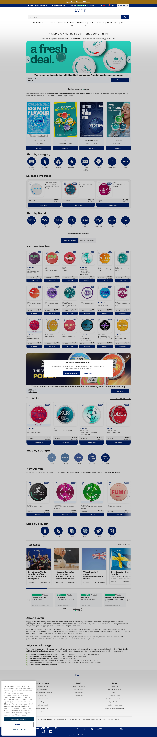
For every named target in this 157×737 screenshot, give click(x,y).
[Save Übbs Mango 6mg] (47, 320)
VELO (120, 649)
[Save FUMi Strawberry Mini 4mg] (64, 320)
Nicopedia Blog (115, 696)
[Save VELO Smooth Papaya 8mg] (29, 287)
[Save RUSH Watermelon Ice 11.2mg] (64, 253)
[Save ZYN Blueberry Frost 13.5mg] (47, 287)
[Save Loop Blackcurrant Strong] (99, 184)
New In (91, 23)
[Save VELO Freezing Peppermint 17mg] (82, 320)
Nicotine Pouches (39, 23)
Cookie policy (78, 692)
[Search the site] (125, 17)
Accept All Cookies (18, 719)
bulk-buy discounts (49, 664)
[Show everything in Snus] (54, 23)
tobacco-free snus (91, 622)
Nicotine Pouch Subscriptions (114, 708)
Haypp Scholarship (115, 702)
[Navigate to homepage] (78, 674)
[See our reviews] (81, 5)
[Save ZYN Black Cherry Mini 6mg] (117, 287)
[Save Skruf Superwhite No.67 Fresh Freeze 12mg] (31, 184)
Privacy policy (78, 689)
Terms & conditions (78, 686)
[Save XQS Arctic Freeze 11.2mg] (55, 405)
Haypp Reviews (42, 689)
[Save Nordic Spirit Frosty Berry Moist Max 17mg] (99, 320)
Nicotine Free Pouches (65, 23)
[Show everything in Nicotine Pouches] (46, 23)
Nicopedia (83, 26)
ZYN (32, 651)
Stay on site (88, 373)
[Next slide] (129, 59)
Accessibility (78, 696)
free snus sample (50, 656)
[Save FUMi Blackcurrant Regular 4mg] (29, 253)
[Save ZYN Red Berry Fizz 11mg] (29, 320)
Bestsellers (100, 23)
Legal (78, 683)
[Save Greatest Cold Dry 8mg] (30, 483)
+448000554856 (77, 719)
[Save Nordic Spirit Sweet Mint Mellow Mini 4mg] (83, 483)
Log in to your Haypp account (42, 692)
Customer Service (42, 683)
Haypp (114, 683)
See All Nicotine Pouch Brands (78, 233)
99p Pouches (81, 23)
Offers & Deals (111, 23)
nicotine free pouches (84, 94)
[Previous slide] (28, 59)
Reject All (19, 724)
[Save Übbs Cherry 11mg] (108, 405)
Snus (51, 23)
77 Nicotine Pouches (43, 651)
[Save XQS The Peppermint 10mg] (117, 253)
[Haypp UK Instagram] (43, 731)
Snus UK (114, 692)
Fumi (57, 651)
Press (42, 711)
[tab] (36, 588)
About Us (115, 686)
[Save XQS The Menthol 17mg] (65, 184)
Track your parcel (42, 705)
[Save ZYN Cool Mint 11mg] (99, 287)
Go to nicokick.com (71, 373)
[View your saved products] (113, 5)
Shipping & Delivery (42, 708)
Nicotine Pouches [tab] (70, 240)
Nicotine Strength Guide (115, 705)
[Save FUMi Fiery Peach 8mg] (110, 483)
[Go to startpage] (78, 11)
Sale (122, 23)
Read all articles (124, 545)
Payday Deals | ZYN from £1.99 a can (78, 2)
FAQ (42, 702)
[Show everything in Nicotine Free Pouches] (73, 23)
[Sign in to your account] (108, 5)
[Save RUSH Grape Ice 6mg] (82, 287)
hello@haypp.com (62, 719)
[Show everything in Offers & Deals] (117, 23)
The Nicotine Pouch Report (114, 699)
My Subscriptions (42, 699)
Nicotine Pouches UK (115, 689)
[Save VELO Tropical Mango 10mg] (99, 253)
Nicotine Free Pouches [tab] (87, 240)
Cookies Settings (19, 730)
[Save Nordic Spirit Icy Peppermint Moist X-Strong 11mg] (64, 287)
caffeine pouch (62, 624)
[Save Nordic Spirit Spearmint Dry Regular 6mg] (82, 253)
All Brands (73, 26)
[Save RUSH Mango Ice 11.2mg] (117, 320)
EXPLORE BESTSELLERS (120, 399)
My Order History (42, 696)
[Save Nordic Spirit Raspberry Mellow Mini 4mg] (56, 483)
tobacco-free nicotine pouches (60, 94)
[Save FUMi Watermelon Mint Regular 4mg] (47, 253)
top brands (116, 472)
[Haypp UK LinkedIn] (50, 731)
